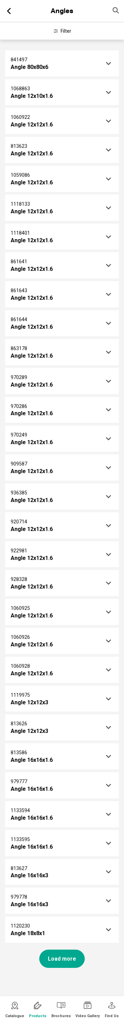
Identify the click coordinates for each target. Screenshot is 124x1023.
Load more (62, 958)
